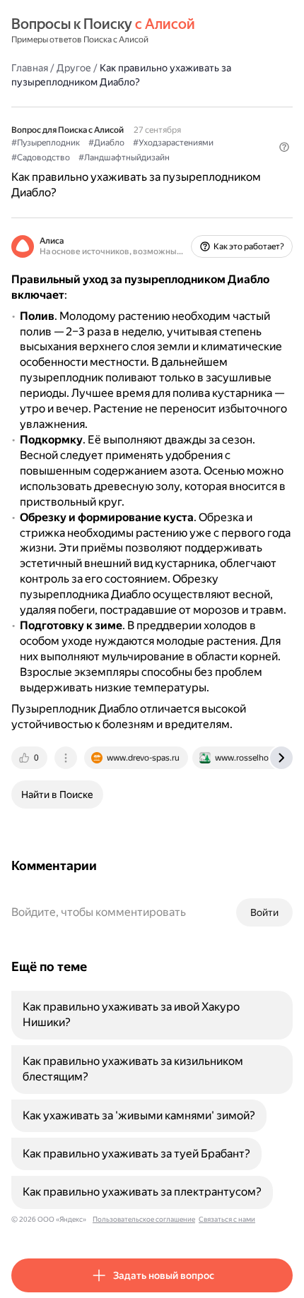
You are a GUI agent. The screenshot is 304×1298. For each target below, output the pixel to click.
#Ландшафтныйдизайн (124, 157)
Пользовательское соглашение (144, 1219)
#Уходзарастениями (173, 143)
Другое (74, 67)
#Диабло (106, 143)
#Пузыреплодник (45, 143)
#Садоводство (40, 157)
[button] (284, 146)
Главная (29, 67)
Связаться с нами (227, 1219)
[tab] (30, 757)
